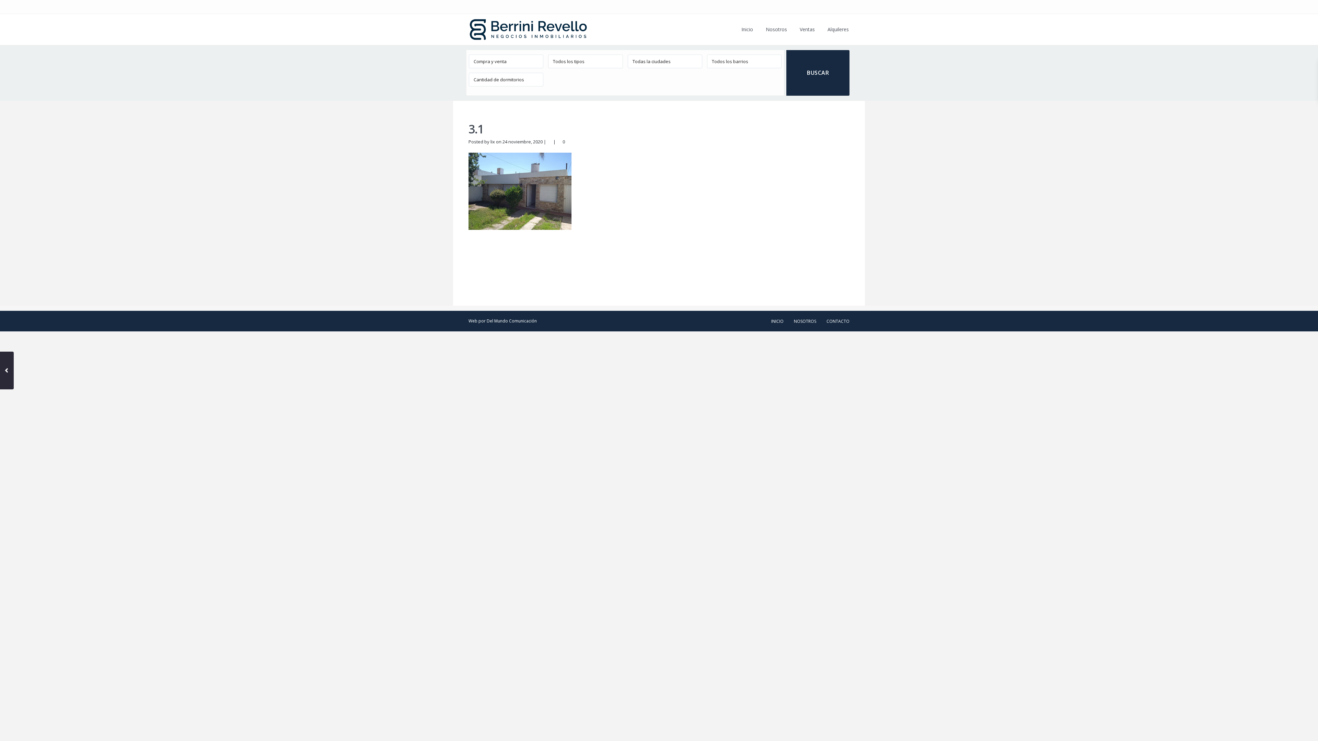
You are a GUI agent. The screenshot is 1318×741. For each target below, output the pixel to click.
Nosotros (776, 29)
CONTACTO (837, 321)
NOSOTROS (805, 321)
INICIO (777, 321)
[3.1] (520, 191)
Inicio (747, 29)
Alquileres (838, 29)
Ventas (807, 29)
